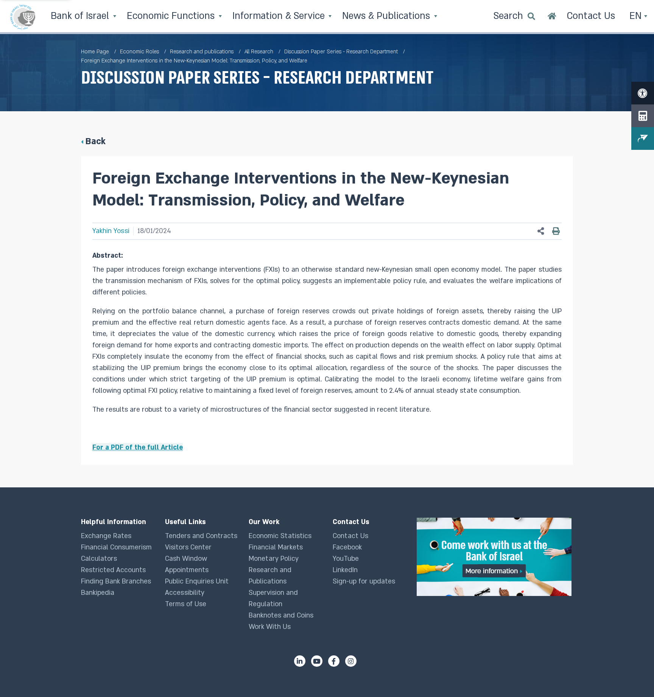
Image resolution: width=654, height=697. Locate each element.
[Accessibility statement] (642, 93)
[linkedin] (299, 661)
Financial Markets (276, 547)
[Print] (556, 231)
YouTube (346, 558)
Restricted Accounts (113, 570)
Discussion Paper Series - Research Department (341, 51)
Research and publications (202, 51)
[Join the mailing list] (642, 138)
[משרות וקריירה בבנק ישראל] (495, 557)
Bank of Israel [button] (81, 16)
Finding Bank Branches (116, 581)
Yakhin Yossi (110, 231)
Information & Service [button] (279, 16)
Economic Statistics (280, 536)
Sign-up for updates (364, 581)
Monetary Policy (274, 558)
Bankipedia (97, 592)
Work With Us (270, 626)
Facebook (347, 547)
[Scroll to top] (633, 676)
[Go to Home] (552, 17)
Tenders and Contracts (201, 536)
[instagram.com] (351, 661)
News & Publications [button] (387, 16)
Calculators (99, 558)
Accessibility (184, 592)
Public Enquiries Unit (197, 581)
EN (636, 16)
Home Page (95, 51)
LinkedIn (345, 570)
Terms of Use (185, 604)
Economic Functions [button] (172, 16)
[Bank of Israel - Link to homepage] (23, 17)
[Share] (540, 231)
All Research (258, 51)
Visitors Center (188, 547)
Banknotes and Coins (281, 615)
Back (95, 141)
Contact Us (350, 536)
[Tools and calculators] (642, 115)
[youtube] (316, 661)
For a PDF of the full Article (137, 447)
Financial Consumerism (116, 547)
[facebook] (333, 661)
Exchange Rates (106, 536)
